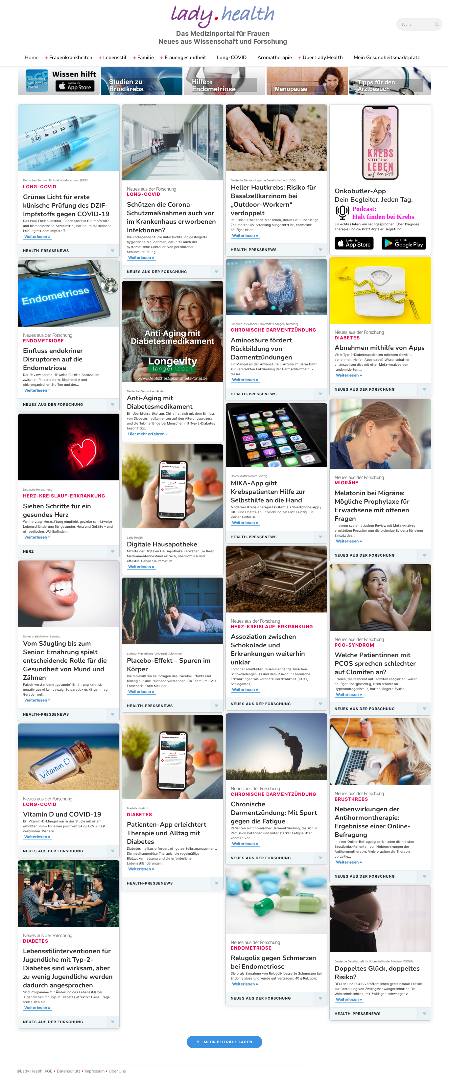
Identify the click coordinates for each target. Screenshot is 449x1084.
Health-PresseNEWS (46, 250)
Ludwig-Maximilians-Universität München (154, 653)
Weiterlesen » (37, 236)
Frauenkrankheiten (70, 57)
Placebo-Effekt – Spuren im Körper (169, 665)
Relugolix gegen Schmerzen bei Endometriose (273, 962)
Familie (145, 57)
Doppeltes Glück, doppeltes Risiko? (377, 972)
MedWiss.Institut (137, 808)
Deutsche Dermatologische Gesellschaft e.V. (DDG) (263, 180)
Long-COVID (232, 57)
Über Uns (117, 1071)
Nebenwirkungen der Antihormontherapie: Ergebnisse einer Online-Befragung (373, 822)
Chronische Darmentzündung (274, 330)
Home (31, 57)
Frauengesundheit (185, 57)
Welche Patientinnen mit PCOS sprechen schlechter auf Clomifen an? (375, 664)
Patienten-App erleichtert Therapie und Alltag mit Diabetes (166, 833)
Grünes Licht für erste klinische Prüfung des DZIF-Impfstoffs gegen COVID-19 (66, 206)
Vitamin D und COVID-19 (62, 814)
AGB (48, 1071)
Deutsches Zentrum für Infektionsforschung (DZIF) (55, 180)
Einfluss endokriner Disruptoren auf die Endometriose (53, 359)
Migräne (347, 482)
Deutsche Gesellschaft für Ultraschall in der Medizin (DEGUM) (374, 961)
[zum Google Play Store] (404, 243)
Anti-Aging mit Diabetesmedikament (160, 402)
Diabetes (347, 337)
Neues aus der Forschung (157, 271)
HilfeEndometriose (214, 85)
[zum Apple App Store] (354, 243)
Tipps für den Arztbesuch (376, 85)
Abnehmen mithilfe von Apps (380, 347)
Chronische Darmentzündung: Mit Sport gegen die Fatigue (274, 813)
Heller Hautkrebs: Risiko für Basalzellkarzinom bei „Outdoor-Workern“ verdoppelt (273, 200)
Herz (28, 551)
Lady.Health (135, 537)
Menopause (291, 89)
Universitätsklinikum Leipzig (249, 476)
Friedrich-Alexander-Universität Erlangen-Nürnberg (264, 324)
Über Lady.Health (323, 57)
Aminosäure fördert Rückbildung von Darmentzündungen (261, 349)
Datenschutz (69, 1071)
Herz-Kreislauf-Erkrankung (64, 495)
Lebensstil (115, 57)
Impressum (95, 1071)
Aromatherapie (274, 57)
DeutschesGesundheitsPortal (145, 391)
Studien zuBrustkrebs (126, 85)
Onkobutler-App (374, 195)
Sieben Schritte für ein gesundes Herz (57, 510)
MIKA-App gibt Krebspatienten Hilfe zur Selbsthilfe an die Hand (268, 492)
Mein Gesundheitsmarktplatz (387, 57)
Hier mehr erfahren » (148, 433)
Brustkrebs (351, 799)
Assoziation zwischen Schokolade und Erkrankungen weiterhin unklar (268, 649)
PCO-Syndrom (354, 645)
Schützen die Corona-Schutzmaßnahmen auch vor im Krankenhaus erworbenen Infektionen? (171, 217)
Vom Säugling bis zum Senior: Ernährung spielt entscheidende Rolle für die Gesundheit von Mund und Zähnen (65, 660)
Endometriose (43, 340)
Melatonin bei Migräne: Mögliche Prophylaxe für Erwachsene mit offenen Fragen (372, 506)
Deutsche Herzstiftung (37, 489)
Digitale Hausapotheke (162, 544)
